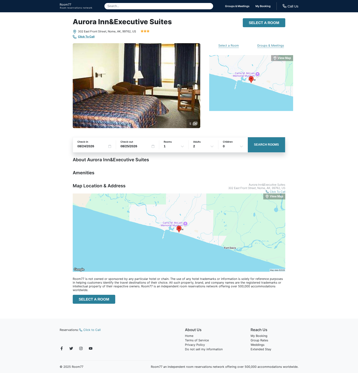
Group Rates (259, 340)
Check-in (82, 141)
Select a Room (264, 23)
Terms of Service (197, 340)
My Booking (263, 6)
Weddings (257, 345)
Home (189, 336)
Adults (197, 141)
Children (228, 141)
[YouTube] (90, 349)
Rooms (168, 141)
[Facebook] (61, 349)
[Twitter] (71, 349)
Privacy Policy (195, 345)
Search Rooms (266, 144)
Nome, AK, (115, 31)
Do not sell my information (204, 349)
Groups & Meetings (237, 6)
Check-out (126, 141)
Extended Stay (261, 349)
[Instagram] (81, 349)
